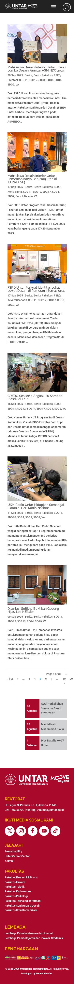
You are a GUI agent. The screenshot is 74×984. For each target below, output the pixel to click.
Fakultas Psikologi (16, 896)
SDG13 (21, 621)
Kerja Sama (14, 191)
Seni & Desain (24, 196)
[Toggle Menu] (53, 6)
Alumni (9, 860)
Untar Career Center (17, 856)
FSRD (57, 75)
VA (17, 84)
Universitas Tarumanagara (34, 968)
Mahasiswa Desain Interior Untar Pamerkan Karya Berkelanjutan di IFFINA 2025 (32, 179)
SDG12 (33, 80)
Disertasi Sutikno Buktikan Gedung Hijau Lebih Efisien (33, 610)
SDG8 (58, 80)
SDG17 (46, 191)
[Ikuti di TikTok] (55, 831)
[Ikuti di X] (10, 831)
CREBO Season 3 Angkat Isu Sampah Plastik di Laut (34, 397)
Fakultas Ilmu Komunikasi (21, 910)
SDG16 (11, 517)
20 (71, 678)
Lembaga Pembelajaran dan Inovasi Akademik (34, 938)
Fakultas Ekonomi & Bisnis (21, 877)
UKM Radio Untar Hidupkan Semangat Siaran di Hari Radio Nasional (35, 506)
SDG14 (31, 408)
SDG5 (50, 80)
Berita (28, 75)
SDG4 (41, 80)
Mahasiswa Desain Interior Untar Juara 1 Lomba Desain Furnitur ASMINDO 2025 (36, 68)
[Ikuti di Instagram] (21, 831)
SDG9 (10, 84)
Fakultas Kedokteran (18, 891)
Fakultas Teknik (14, 886)
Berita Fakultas (43, 75)
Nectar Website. (44, 973)
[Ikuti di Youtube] (44, 831)
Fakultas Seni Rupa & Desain (22, 905)
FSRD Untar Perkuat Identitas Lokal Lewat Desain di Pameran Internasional (36, 289)
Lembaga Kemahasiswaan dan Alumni (29, 933)
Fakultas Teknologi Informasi (23, 900)
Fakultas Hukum (15, 882)
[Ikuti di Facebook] (32, 831)
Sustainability (13, 851)
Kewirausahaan (17, 300)
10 (64, 678)
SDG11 (23, 80)
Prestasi (12, 80)
